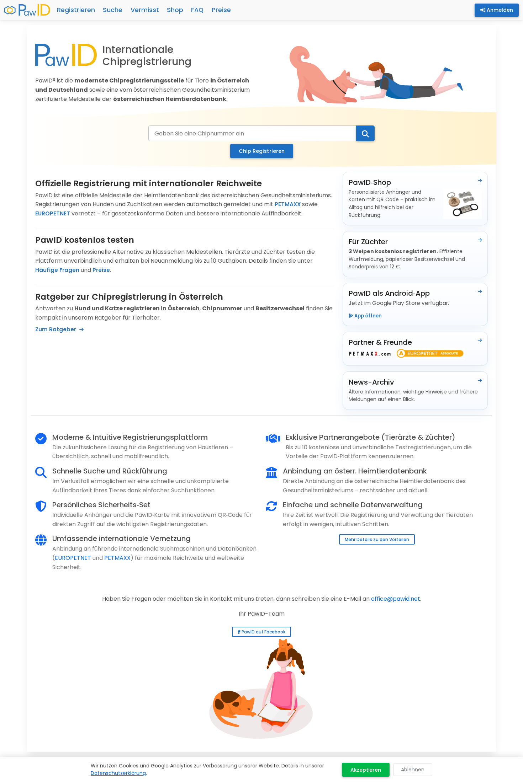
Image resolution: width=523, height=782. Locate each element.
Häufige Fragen (57, 270)
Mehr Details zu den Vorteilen (377, 539)
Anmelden (499, 10)
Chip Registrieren (262, 151)
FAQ (197, 10)
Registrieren (76, 10)
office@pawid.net (395, 599)
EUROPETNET (52, 213)
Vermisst (145, 10)
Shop (175, 10)
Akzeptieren (365, 769)
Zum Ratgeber (56, 329)
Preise (221, 10)
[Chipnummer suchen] (365, 133)
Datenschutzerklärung (118, 773)
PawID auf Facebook (263, 632)
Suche (112, 10)
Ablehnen (412, 769)
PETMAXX (288, 204)
